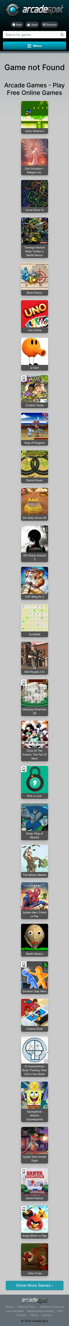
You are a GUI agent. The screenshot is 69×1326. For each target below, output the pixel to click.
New (18, 24)
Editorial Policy (26, 1306)
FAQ (60, 1311)
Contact (47, 1315)
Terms (34, 1315)
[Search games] (62, 34)
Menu (37, 46)
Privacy (21, 1315)
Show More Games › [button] (34, 1285)
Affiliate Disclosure (52, 1306)
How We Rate (15, 1311)
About (9, 1306)
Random (51, 24)
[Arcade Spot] (34, 11)
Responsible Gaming (40, 1311)
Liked (33, 24)
